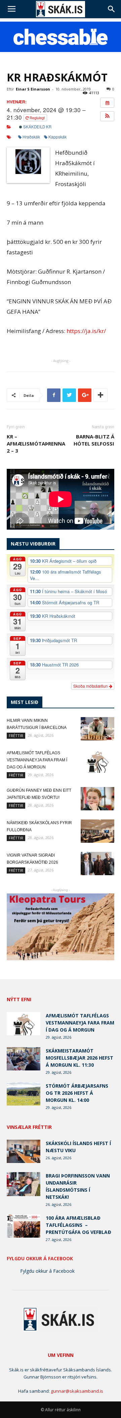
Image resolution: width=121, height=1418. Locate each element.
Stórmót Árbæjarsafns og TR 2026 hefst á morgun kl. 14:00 (77, 1093)
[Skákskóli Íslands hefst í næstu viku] (23, 1151)
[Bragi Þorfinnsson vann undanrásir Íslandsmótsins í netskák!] (23, 1184)
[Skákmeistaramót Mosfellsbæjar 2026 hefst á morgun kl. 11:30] (23, 1058)
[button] (111, 9)
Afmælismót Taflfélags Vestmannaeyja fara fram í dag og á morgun (37, 760)
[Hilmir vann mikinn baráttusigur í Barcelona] (97, 728)
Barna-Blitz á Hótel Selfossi (94, 440)
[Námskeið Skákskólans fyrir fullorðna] (97, 831)
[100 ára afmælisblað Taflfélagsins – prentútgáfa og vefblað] (23, 1226)
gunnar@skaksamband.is (77, 1391)
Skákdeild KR (36, 126)
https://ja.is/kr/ (86, 331)
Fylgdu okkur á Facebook (40, 1258)
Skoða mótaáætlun (91, 686)
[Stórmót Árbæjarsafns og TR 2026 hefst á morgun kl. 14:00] (23, 1094)
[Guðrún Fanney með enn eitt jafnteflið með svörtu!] (97, 798)
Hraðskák (31, 137)
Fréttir (16, 735)
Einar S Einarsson (33, 89)
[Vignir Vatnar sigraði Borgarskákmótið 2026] (97, 863)
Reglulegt (37, 117)
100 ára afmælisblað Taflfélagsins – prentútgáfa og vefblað (78, 1225)
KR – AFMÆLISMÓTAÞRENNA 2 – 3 (36, 443)
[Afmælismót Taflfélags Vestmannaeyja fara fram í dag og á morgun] (97, 761)
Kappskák (57, 137)
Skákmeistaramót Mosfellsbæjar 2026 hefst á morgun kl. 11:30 (79, 1057)
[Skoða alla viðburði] (107, 103)
